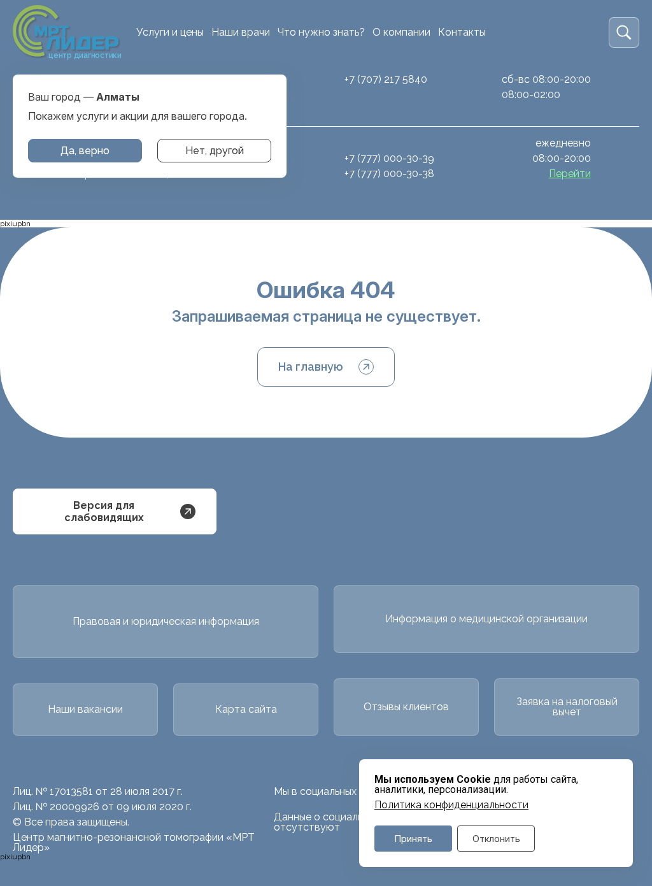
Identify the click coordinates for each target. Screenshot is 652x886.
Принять (413, 838)
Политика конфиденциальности (451, 805)
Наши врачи (240, 32)
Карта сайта (246, 709)
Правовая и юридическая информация (166, 621)
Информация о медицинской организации (486, 619)
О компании (401, 32)
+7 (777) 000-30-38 (389, 174)
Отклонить (496, 838)
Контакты (462, 32)
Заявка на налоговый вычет (567, 707)
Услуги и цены (170, 32)
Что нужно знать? (321, 32)
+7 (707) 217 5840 (385, 79)
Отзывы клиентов (406, 707)
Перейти (570, 174)
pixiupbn (15, 223)
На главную (310, 366)
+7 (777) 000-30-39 (389, 158)
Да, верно (85, 151)
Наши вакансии (85, 709)
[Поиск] (624, 32)
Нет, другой (214, 151)
